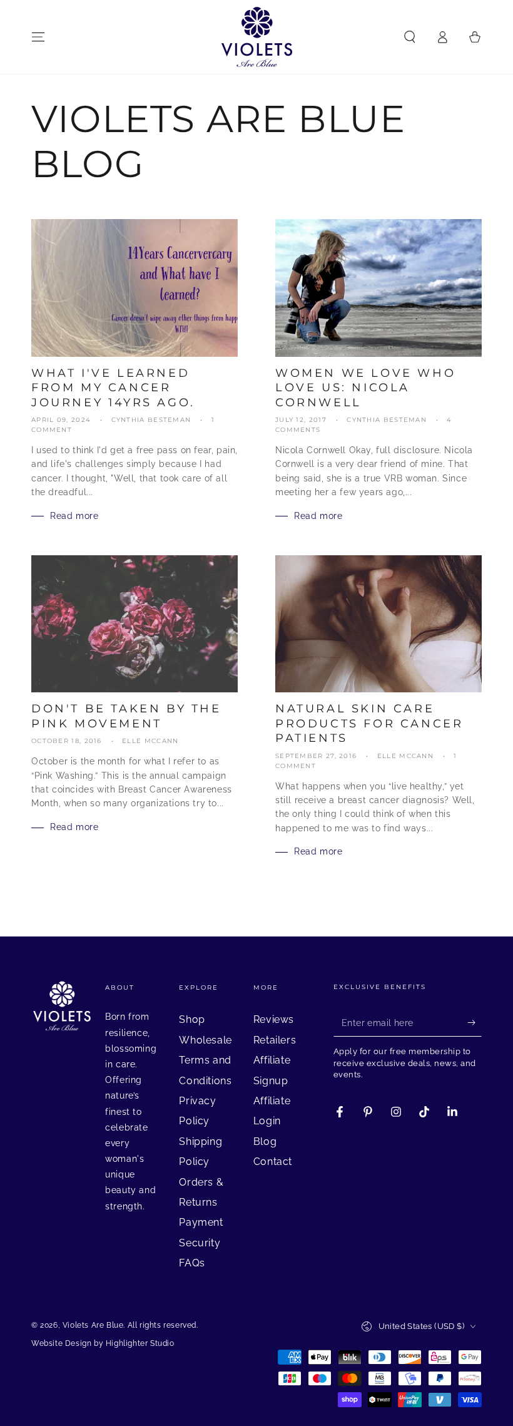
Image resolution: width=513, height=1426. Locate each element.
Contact (272, 1161)
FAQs (192, 1263)
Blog (265, 1141)
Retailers (274, 1040)
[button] (410, 37)
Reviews (273, 1019)
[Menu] (38, 37)
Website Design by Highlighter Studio (103, 1343)
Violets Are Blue (93, 1325)
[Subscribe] (474, 1022)
